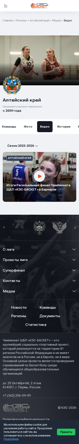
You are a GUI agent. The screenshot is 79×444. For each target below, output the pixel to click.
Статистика (35, 325)
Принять (66, 432)
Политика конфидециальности (26, 419)
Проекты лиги (15, 260)
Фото (28, 126)
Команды (48, 307)
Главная (8, 20)
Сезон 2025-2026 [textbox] (20, 146)
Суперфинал (14, 270)
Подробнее (11, 439)
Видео (45, 126)
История (63, 126)
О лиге (9, 249)
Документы (50, 316)
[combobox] (20, 145)
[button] (4, 228)
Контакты (11, 281)
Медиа (9, 291)
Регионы (21, 20)
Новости (18, 307)
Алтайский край (39, 20)
